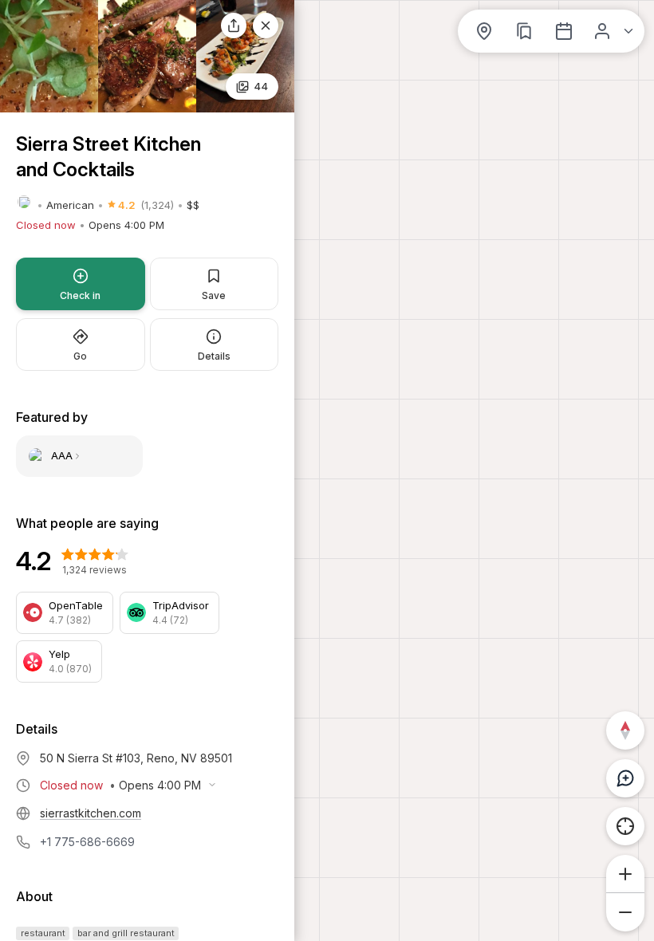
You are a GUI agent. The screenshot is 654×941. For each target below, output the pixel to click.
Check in (80, 295)
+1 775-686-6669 (87, 841)
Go (80, 356)
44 (261, 86)
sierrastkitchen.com (90, 813)
